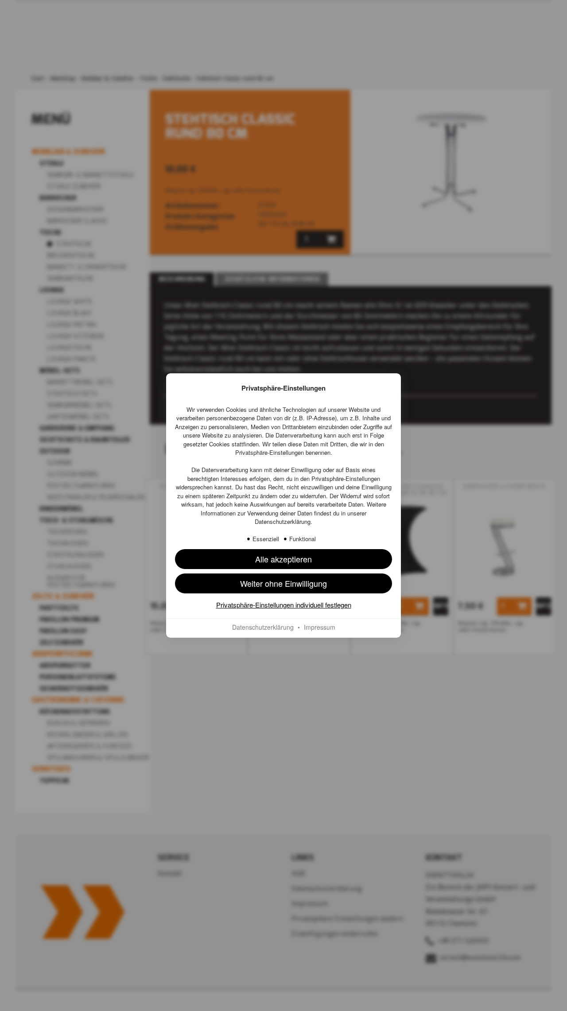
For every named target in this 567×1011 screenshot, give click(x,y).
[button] (283, 559)
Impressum (319, 627)
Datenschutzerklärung (283, 521)
